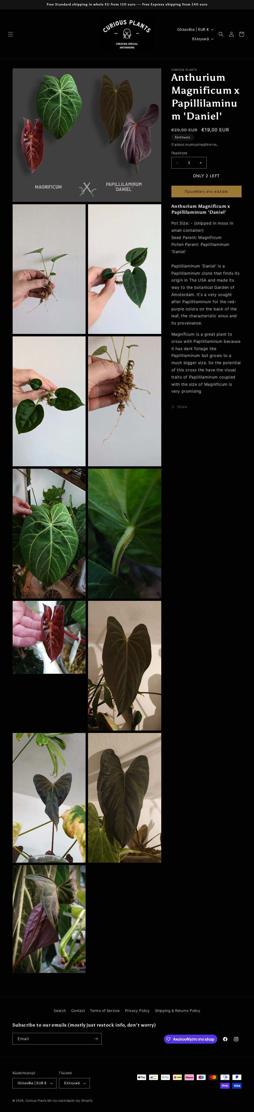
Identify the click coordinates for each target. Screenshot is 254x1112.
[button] (10, 34)
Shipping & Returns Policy (177, 1010)
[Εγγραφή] (96, 1039)
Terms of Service (105, 1010)
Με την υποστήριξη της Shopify (70, 1100)
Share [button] (182, 407)
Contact (78, 1010)
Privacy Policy (137, 1010)
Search (60, 1010)
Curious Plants (36, 1100)
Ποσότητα (179, 153)
